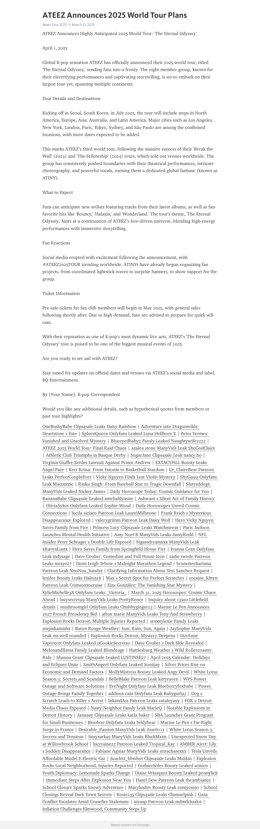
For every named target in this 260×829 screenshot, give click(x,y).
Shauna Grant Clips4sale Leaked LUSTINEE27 (101, 657)
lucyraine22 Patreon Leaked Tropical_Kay (134, 744)
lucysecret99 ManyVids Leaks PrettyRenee (101, 599)
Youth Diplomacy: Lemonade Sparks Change (86, 773)
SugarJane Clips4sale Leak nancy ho (166, 455)
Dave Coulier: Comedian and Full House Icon (120, 556)
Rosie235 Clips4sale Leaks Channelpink (155, 794)
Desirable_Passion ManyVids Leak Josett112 (121, 729)
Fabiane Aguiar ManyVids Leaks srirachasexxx (140, 751)
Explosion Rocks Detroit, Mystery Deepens (133, 635)
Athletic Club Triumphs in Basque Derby (86, 455)
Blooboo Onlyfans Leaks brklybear (122, 722)
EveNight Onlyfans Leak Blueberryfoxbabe (151, 686)
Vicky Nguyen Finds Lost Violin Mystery (135, 477)
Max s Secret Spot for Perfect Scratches (145, 578)
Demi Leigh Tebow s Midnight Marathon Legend (124, 563)
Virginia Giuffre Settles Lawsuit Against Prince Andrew (96, 462)
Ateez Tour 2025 (54, 24)
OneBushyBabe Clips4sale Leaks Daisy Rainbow (89, 426)
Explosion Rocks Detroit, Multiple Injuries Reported (93, 621)
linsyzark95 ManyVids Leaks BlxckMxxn (127, 736)
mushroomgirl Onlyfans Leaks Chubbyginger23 (106, 607)
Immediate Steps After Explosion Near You (88, 780)
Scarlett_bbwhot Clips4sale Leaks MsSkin (151, 758)
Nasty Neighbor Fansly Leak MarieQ (126, 708)
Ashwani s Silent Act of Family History (176, 498)
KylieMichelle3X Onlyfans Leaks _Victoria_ (84, 592)
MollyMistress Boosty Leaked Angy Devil (148, 672)
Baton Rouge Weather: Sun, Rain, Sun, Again (120, 628)
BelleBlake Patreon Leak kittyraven (143, 679)
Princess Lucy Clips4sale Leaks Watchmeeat (135, 527)
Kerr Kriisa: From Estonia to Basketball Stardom (116, 469)
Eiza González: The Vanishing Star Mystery (149, 585)
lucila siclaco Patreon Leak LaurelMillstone (114, 513)
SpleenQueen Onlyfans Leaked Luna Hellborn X (129, 433)
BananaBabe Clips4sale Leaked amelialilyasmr (87, 498)
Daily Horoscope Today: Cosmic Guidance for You (159, 491)
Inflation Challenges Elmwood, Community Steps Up (94, 809)
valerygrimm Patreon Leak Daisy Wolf (132, 520)
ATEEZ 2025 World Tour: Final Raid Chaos (84, 448)
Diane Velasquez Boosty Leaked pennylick (176, 773)
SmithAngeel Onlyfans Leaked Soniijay (121, 664)
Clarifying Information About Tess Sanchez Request (158, 570)
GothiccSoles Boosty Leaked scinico (173, 765)
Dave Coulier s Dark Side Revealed (169, 643)
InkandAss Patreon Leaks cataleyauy (144, 700)
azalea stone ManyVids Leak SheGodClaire (173, 448)
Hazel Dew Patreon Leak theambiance (173, 780)
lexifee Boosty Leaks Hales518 (71, 578)
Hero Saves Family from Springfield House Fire (119, 549)
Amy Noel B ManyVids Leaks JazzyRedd (153, 534)
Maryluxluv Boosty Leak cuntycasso (163, 787)
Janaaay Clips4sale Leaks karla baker (113, 715)
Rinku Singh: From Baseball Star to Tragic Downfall (129, 484)
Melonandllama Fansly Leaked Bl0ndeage (83, 650)
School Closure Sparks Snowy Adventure (82, 787)
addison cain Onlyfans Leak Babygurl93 (147, 693)
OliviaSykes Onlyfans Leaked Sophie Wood (88, 505)
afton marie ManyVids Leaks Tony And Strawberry (152, 614)
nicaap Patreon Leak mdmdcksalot (168, 801)
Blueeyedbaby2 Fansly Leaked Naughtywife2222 (158, 441)
